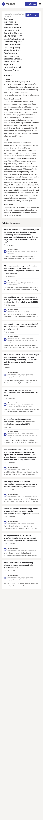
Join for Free (31, 4)
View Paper (34, 15)
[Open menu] (40, 4)
